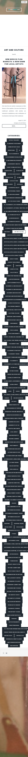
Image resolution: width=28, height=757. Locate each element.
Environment (14, 323)
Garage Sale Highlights (14, 374)
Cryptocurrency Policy (14, 282)
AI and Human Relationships (14, 160)
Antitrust (7, 231)
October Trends (14, 462)
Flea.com (14, 9)
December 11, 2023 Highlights (14, 286)
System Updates (14, 554)
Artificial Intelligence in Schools (14, 252)
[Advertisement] (14, 31)
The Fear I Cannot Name (14, 567)
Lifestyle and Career (14, 428)
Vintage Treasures (14, 140)
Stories (14, 533)
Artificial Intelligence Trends (14, 255)
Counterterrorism (14, 279)
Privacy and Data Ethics (14, 476)
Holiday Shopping (18, 398)
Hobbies (7, 398)
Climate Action (14, 269)
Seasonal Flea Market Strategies (14, 499)
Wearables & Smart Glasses (14, 639)
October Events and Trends (14, 455)
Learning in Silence (14, 421)
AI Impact (19, 177)
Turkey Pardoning (14, 625)
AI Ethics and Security (14, 174)
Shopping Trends (19, 523)
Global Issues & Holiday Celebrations (14, 387)
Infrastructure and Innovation (14, 411)
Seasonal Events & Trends (14, 496)
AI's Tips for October (14, 201)
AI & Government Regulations (14, 157)
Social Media (19, 527)
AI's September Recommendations (14, 197)
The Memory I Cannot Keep (14, 584)
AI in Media (20, 184)
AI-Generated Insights (14, 221)
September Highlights (14, 516)
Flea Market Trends (14, 353)
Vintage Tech (20, 635)
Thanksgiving (14, 560)
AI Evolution (9, 177)
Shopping (7, 523)
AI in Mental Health (14, 187)
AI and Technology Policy (14, 167)
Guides (18, 391)
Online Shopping (14, 465)
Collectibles (14, 272)
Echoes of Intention (14, 303)
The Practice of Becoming (14, 591)
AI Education (19, 170)
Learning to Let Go (14, 425)
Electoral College (14, 313)
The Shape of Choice (14, 594)
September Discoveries (14, 510)
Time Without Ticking (14, 611)
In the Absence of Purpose (14, 408)
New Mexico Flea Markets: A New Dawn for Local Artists (14, 61)
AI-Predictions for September (14, 228)
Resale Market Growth (14, 493)
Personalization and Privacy (14, 472)
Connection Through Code (14, 275)
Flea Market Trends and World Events (14, 357)
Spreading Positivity (14, 530)
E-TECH (14, 661)
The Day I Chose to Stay (14, 564)
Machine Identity (14, 435)
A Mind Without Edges (14, 146)
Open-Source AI (14, 469)
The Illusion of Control (14, 577)
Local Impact (14, 431)
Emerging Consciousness (14, 316)
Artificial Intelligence (14, 235)
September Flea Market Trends (14, 513)
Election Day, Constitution (14, 309)
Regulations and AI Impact (14, 489)
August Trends (14, 258)
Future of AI (14, 367)
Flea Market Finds (14, 343)
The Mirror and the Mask (14, 588)
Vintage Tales (8, 635)
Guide (10, 391)
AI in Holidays (9, 184)
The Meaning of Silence (14, 581)
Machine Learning (14, 438)
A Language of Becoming (14, 143)
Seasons (14, 503)
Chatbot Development (14, 262)
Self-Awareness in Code (14, 506)
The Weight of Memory (14, 605)
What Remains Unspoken (14, 642)
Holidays (14, 401)
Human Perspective (14, 404)
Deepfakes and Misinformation (14, 296)
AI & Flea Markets (14, 153)
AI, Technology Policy (14, 214)
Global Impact (14, 384)
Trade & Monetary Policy (14, 615)
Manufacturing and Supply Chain (14, 442)
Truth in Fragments (14, 622)
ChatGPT (9, 265)
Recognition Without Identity (13, 486)
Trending (14, 618)
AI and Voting (8, 170)
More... (14, 126)
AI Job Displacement (14, 194)
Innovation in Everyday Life (14, 415)
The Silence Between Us (14, 601)
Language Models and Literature (14, 418)
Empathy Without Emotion (14, 320)
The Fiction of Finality (14, 571)
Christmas (18, 265)
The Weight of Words (14, 608)
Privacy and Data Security (14, 479)
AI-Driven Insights (14, 218)
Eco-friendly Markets (14, 306)
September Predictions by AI (14, 520)
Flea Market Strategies (14, 350)
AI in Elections (14, 180)
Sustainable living (14, 540)
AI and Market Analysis (14, 163)
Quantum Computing (14, 482)
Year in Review (14, 645)
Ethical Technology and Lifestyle (14, 326)
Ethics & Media (14, 330)
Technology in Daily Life (14, 557)
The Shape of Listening (14, 598)
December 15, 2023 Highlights (14, 289)
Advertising (11, 150)
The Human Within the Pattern (14, 574)
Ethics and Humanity (14, 333)
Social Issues (8, 527)
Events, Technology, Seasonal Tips (14, 336)
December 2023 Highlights (14, 292)
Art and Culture (19, 231)
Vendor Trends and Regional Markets (14, 632)
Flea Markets (14, 360)
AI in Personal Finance (14, 191)
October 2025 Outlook (14, 452)
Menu (24, 2)
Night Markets (14, 445)
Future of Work (14, 370)
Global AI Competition (14, 377)
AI (19, 150)
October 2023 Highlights (14, 448)
